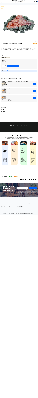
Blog (34, 213)
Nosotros (2, 207)
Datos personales (11, 202)
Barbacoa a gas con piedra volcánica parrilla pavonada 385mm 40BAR (18, 81)
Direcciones (10, 206)
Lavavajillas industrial (20, 206)
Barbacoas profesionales (6, 57)
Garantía (2, 205)
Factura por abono (11, 205)
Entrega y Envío (3, 202)
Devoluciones (3, 206)
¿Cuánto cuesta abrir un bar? (23, 148)
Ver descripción (6, 55)
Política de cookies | (16, 213)
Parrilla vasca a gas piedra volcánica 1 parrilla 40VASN (15, 88)
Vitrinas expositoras (20, 205)
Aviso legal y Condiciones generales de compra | (26, 213)
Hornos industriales (20, 202)
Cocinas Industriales (20, 207)
